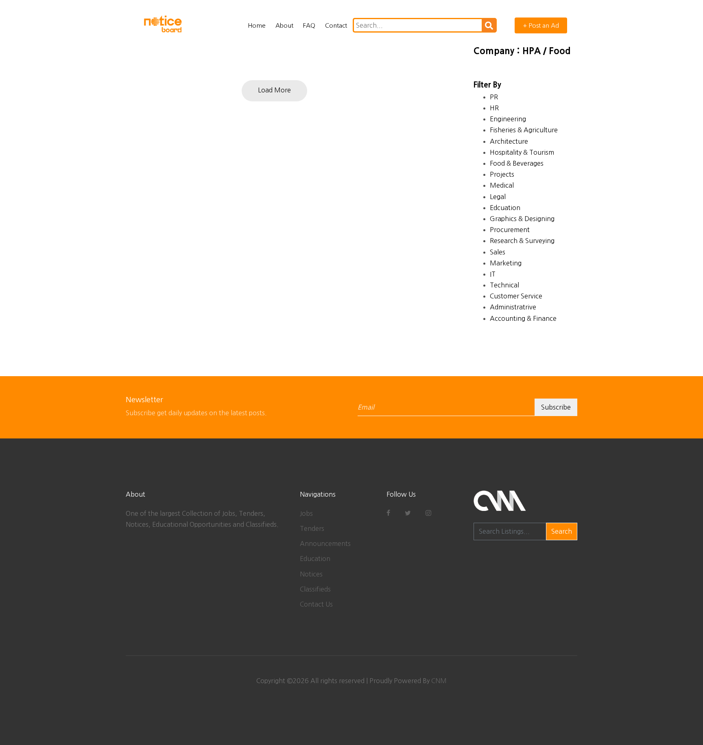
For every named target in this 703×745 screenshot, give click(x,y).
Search (561, 531)
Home (257, 25)
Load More (274, 90)
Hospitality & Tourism (522, 152)
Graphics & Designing (522, 218)
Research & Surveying (522, 240)
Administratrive (513, 307)
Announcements (325, 543)
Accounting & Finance (523, 318)
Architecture (509, 141)
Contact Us (316, 604)
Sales (497, 252)
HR (494, 108)
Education (315, 558)
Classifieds (315, 589)
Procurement (510, 229)
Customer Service (516, 296)
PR (494, 97)
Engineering (508, 119)
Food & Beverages (517, 163)
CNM (439, 680)
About (284, 25)
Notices (311, 574)
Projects (502, 174)
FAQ (309, 25)
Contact (336, 25)
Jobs (306, 513)
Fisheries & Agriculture (524, 130)
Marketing (506, 263)
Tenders (312, 528)
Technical (504, 285)
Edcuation (505, 207)
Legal (498, 196)
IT (493, 274)
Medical (502, 185)
